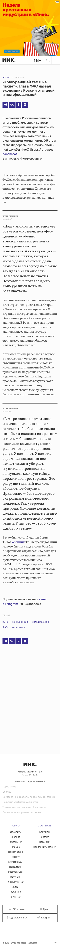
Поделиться (15, 892)
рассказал (10, 154)
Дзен (45, 909)
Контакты (44, 832)
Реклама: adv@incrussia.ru (30, 772)
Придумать (15, 867)
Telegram (45, 918)
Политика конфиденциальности (20, 802)
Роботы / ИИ (15, 842)
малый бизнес (40, 622)
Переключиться (15, 882)
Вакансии (44, 842)
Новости (7, 77)
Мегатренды (15, 862)
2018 (5, 622)
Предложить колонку (44, 847)
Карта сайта (9, 787)
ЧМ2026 (15, 847)
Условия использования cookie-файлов (24, 807)
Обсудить (15, 832)
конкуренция (20, 622)
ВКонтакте (18, 909)
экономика (18, 627)
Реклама (44, 837)
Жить (15, 887)
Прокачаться (15, 852)
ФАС (5, 627)
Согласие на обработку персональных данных (28, 797)
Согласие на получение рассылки (21, 812)
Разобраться (15, 872)
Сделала (15, 837)
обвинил (18, 542)
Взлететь (15, 877)
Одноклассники (18, 918)
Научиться (15, 897)
